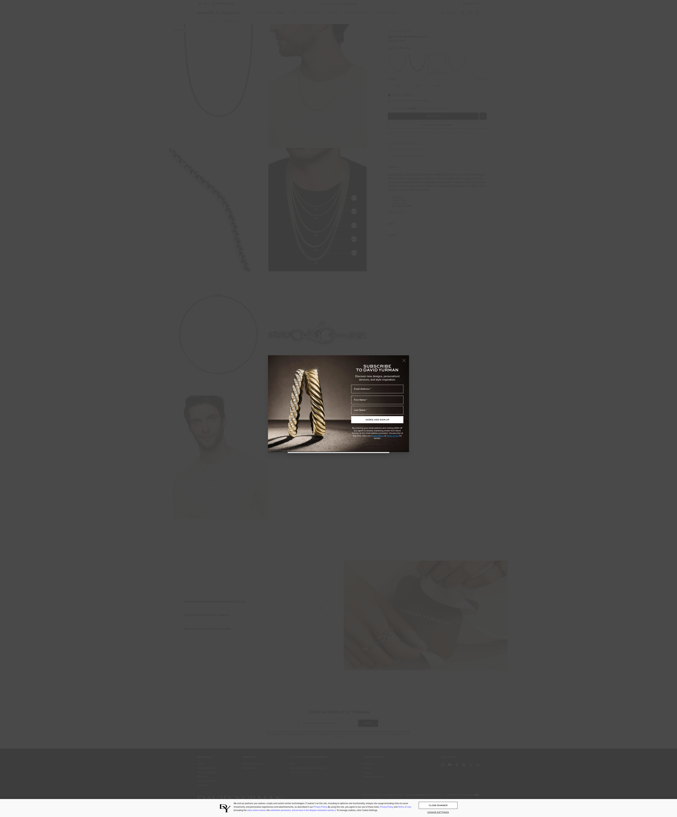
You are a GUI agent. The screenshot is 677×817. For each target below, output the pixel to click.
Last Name (359, 410)
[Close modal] (405, 358)
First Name (360, 400)
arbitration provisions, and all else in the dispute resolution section (302, 810)
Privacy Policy (377, 435)
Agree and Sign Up (377, 419)
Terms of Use (392, 435)
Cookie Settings (438, 812)
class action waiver (256, 810)
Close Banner (438, 805)
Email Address (362, 389)
